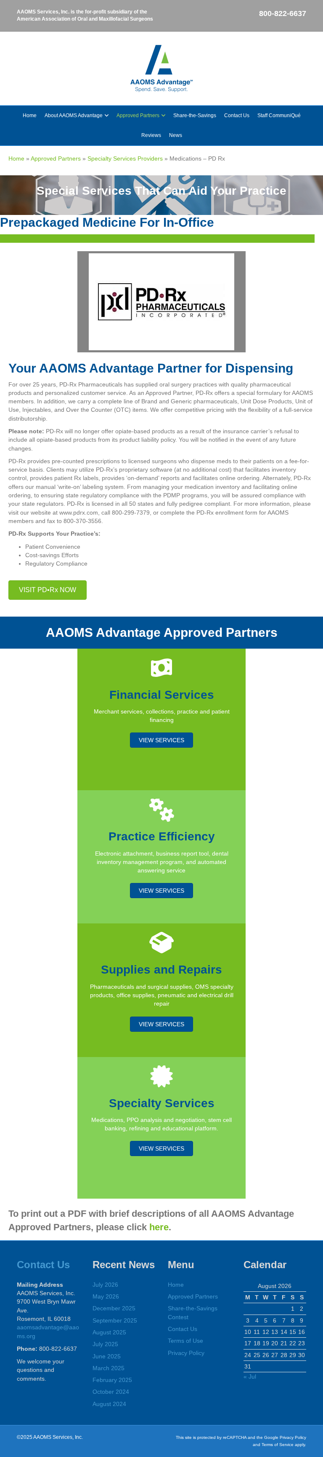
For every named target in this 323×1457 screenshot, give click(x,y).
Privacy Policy (186, 1353)
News (175, 135)
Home (30, 115)
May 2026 (106, 1296)
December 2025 (114, 1308)
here (159, 1227)
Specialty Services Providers (125, 158)
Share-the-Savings (194, 115)
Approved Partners (137, 115)
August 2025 (109, 1332)
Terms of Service (278, 1444)
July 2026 (105, 1284)
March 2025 (108, 1368)
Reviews (151, 135)
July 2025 (105, 1344)
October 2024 (111, 1391)
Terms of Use (185, 1340)
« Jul (250, 1376)
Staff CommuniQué (279, 115)
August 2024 (109, 1404)
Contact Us (236, 115)
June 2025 (107, 1356)
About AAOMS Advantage (74, 115)
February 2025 (112, 1380)
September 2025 (115, 1320)
